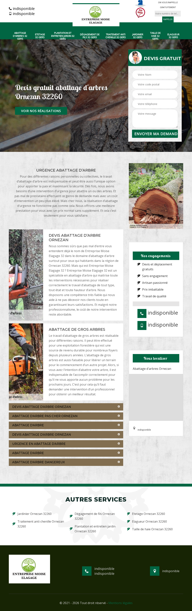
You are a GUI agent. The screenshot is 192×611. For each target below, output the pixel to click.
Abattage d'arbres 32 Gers (20, 36)
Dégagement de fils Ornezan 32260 (95, 516)
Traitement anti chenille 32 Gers (116, 36)
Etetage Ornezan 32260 (148, 514)
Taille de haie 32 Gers (155, 36)
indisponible (23, 8)
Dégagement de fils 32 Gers (90, 36)
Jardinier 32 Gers (137, 36)
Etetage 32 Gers (40, 36)
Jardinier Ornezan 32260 (34, 514)
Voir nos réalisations (41, 111)
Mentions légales (120, 603)
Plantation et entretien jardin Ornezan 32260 (95, 528)
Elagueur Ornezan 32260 (149, 521)
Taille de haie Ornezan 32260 (152, 529)
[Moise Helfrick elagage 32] (96, 14)
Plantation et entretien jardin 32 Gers (62, 36)
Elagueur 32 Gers (173, 36)
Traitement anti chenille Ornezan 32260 (40, 523)
